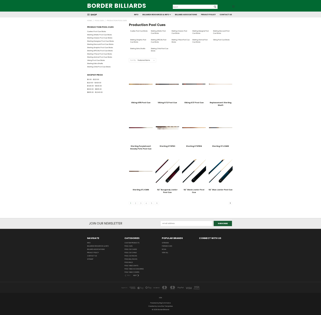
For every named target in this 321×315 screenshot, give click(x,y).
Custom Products (132, 243)
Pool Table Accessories (134, 269)
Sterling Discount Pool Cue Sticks (100, 44)
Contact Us (226, 14)
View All (165, 252)
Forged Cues (167, 246)
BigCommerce (165, 303)
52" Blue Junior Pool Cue (221, 189)
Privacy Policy (208, 14)
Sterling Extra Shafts (95, 63)
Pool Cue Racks (131, 256)
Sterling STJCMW (220, 146)
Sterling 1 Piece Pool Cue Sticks (99, 54)
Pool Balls (129, 262)
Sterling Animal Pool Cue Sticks (99, 57)
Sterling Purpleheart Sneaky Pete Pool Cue (141, 147)
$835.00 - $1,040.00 (95, 92)
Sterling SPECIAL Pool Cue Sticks (100, 50)
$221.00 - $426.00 (94, 82)
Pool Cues (129, 246)
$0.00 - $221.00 (93, 79)
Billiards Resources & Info (155, 14)
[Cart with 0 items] (233, 6)
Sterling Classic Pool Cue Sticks (99, 38)
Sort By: (133, 60)
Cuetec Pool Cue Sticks (96, 31)
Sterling (165, 243)
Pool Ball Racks (131, 259)
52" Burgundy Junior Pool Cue (167, 191)
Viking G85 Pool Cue (141, 102)
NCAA (164, 249)
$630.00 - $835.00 (94, 89)
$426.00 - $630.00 (94, 86)
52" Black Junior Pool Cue (194, 191)
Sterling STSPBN (194, 146)
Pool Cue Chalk (131, 252)
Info (136, 14)
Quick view (141, 81)
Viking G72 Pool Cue (167, 102)
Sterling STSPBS (167, 146)
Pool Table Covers (132, 272)
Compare (140, 86)
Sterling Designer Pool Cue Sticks (100, 41)
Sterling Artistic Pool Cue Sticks (99, 35)
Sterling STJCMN (141, 189)
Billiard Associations (186, 14)
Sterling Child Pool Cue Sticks (99, 67)
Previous (314, 307)
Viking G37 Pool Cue (194, 102)
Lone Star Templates (165, 306)
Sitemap (90, 259)
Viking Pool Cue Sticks (96, 60)
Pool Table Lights (131, 266)
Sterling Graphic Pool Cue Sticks (100, 47)
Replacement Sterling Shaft (220, 103)
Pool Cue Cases (131, 249)
